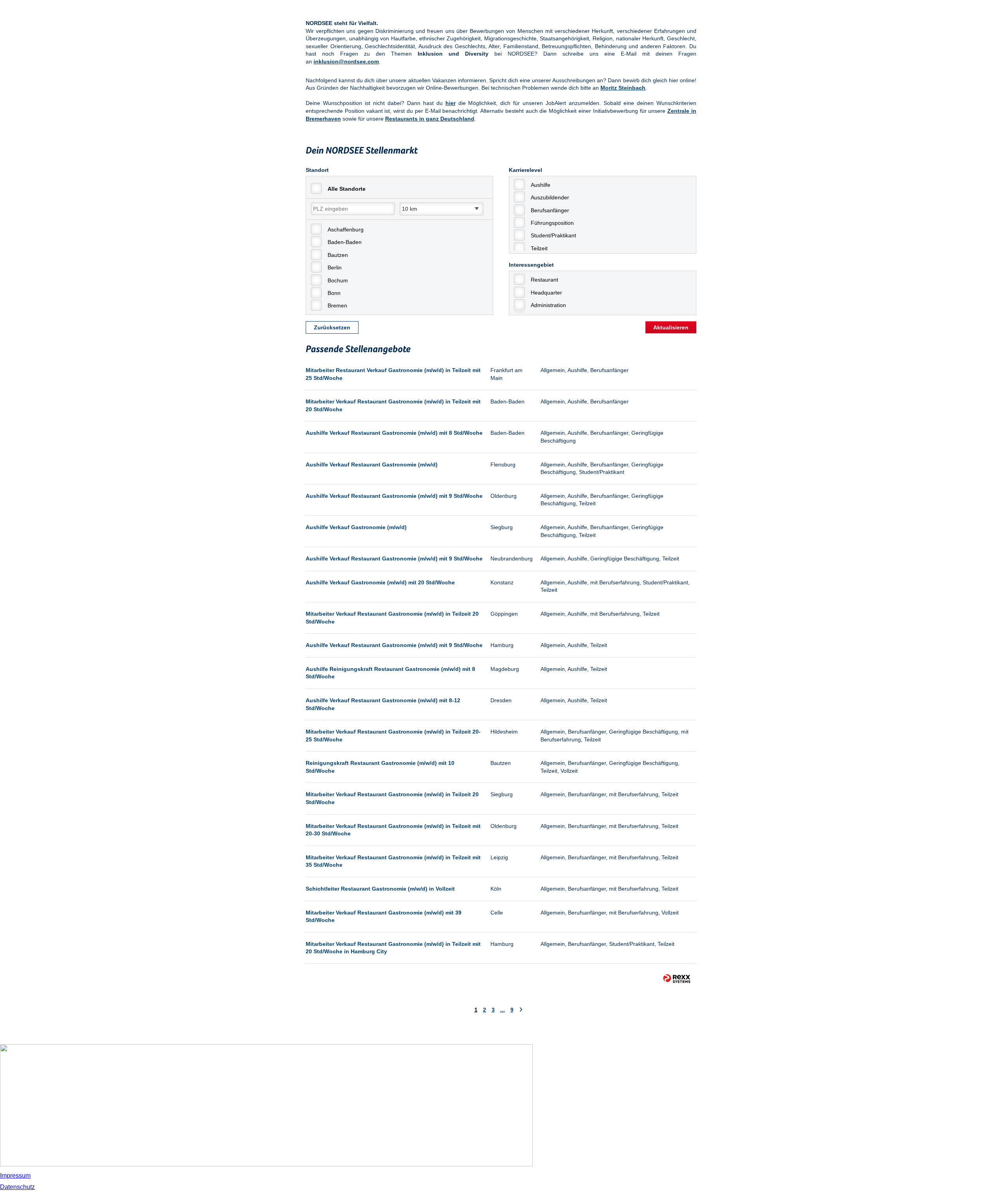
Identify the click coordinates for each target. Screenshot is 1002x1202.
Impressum (15, 1175)
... (502, 1010)
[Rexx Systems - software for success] (676, 978)
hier (450, 103)
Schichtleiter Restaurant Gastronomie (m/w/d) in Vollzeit (380, 889)
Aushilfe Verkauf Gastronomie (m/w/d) (356, 527)
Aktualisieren (670, 327)
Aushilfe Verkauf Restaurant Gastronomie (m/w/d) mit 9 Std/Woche (394, 496)
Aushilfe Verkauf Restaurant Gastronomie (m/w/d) (372, 464)
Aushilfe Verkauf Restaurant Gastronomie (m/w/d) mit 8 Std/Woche (394, 433)
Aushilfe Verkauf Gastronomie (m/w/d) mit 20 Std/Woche (380, 582)
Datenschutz (17, 1187)
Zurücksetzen (332, 327)
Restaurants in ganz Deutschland (429, 119)
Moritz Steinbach (622, 88)
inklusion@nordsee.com (346, 61)
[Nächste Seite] (521, 1010)
